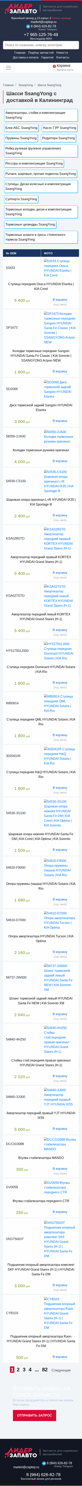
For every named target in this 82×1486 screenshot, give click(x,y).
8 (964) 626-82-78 (43, 28)
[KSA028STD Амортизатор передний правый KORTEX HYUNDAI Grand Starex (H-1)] (60, 538)
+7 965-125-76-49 (41, 36)
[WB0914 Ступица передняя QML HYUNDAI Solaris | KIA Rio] (60, 703)
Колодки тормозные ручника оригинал (41, 450)
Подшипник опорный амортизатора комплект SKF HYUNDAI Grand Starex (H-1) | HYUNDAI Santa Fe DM (41, 1269)
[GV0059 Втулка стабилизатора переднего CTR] (60, 1187)
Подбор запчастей (41, 52)
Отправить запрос (34, 1415)
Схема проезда (61, 18)
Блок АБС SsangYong (21, 127)
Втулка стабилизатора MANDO (41, 1157)
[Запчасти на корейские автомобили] (41, 8)
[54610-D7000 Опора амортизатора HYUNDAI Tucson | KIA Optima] (60, 920)
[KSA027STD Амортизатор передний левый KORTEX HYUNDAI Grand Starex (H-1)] (60, 596)
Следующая (61, 1370)
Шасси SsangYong (49, 85)
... (37, 1370)
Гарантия (47, 57)
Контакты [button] (62, 57)
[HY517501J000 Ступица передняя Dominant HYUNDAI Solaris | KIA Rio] (60, 651)
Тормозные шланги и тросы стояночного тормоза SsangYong (35, 237)
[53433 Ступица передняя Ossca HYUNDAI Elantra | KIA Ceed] (60, 268)
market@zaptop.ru (43, 22)
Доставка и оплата (25, 57)
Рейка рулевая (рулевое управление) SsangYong (33, 151)
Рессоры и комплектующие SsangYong (34, 163)
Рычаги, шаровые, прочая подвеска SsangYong (40, 173)
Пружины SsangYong (21, 138)
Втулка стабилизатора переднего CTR (41, 1201)
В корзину (60, 299)
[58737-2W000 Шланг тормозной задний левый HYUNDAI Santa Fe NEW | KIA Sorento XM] (60, 977)
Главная (19, 52)
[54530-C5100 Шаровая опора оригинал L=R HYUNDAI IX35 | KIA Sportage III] (60, 481)
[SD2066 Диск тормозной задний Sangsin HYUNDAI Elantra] (60, 389)
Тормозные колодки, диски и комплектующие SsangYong (38, 212)
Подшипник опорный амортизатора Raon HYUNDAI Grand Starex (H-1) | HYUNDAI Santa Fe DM (41, 1341)
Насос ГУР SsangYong (59, 127)
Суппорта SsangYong (21, 199)
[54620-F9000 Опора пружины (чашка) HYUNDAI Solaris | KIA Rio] (60, 867)
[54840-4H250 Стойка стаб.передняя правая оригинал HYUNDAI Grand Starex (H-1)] (60, 1039)
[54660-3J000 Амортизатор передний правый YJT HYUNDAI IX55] (60, 1097)
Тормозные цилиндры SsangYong (30, 224)
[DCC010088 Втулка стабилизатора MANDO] (60, 1144)
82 (45, 1370)
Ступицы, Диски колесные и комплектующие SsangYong (38, 186)
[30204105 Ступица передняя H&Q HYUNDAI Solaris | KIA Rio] (60, 756)
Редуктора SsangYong (58, 138)
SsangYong (26, 85)
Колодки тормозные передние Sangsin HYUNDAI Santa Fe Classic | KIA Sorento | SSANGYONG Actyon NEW (41, 355)
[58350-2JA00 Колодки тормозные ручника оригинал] (60, 436)
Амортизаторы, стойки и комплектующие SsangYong (35, 115)
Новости (62, 52)
